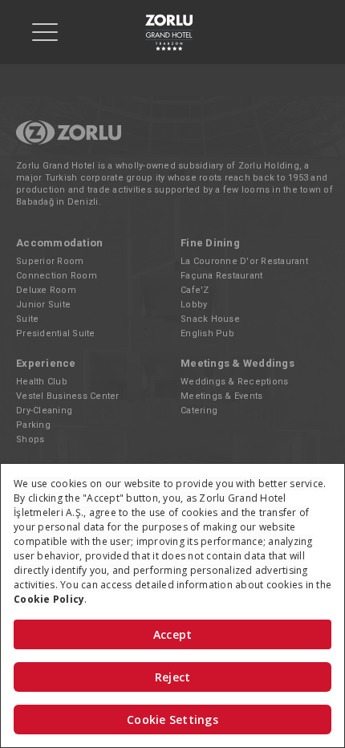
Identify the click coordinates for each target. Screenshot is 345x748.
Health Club (41, 381)
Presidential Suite (55, 333)
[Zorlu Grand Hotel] (168, 32)
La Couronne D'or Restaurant (244, 261)
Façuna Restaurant (221, 275)
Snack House (210, 319)
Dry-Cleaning (44, 410)
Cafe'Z (195, 290)
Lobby (194, 304)
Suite (27, 319)
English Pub (207, 333)
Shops (30, 439)
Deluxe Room (46, 290)
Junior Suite (43, 304)
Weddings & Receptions (234, 381)
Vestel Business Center (68, 396)
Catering (199, 410)
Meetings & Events (221, 396)
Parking (33, 425)
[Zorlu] (68, 141)
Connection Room (56, 275)
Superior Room (49, 261)
